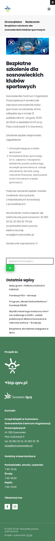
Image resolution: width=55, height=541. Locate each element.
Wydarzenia (32, 21)
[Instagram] (15, 506)
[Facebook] (7, 506)
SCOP (29, 535)
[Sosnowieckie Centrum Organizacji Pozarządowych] (8, 9)
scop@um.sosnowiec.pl (19, 445)
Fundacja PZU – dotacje (22, 295)
